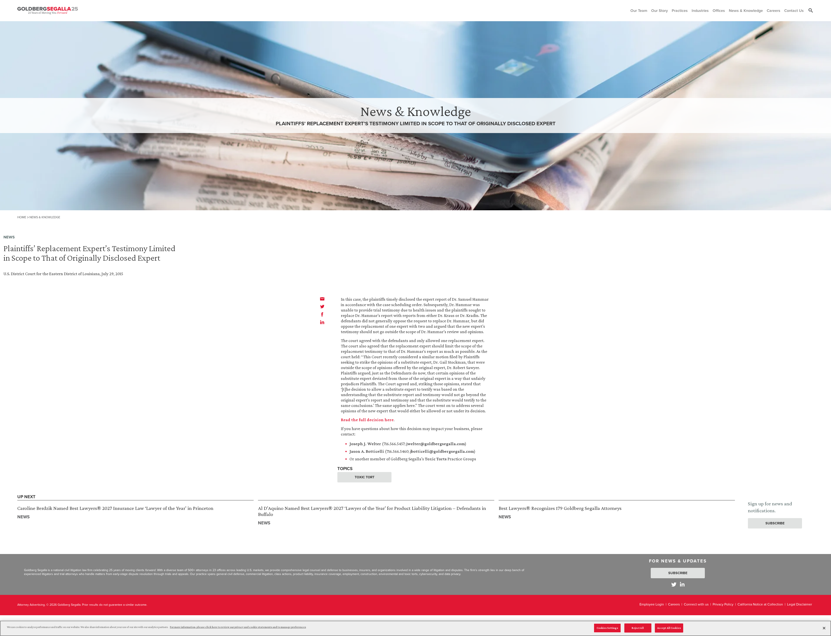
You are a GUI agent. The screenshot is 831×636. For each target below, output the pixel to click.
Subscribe (774, 523)
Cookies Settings (607, 628)
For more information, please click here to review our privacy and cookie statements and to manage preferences (238, 627)
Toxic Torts (436, 458)
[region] (415, 628)
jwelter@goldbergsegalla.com (435, 443)
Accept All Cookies (669, 628)
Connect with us (696, 604)
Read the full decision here (367, 419)
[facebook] (322, 314)
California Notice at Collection (760, 604)
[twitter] (322, 306)
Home (21, 217)
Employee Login (651, 604)
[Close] (824, 628)
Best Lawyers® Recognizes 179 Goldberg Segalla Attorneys (560, 508)
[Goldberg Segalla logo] (47, 10)
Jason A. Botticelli (366, 451)
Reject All (638, 628)
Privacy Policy (723, 604)
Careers (674, 604)
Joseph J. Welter (365, 443)
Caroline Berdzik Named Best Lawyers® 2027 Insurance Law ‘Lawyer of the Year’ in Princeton (115, 508)
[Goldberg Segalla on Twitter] (673, 584)
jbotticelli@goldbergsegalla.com (442, 451)
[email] (322, 299)
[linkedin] (322, 322)
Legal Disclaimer (799, 604)
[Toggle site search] (810, 10)
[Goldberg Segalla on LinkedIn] (682, 584)
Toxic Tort (364, 477)
